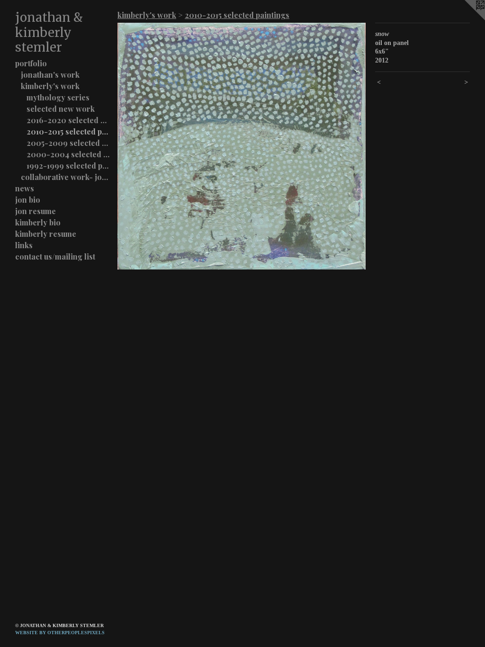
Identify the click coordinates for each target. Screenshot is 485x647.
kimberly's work (50, 86)
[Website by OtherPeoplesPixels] (466, 19)
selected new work (61, 109)
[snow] (241, 146)
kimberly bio (38, 222)
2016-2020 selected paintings (68, 120)
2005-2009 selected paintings (68, 143)
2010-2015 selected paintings (68, 131)
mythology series (58, 97)
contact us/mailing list (55, 256)
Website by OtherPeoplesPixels (60, 632)
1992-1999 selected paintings (68, 166)
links (24, 245)
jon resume (35, 211)
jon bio (27, 200)
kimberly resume (45, 234)
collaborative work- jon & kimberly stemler (65, 177)
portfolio (31, 63)
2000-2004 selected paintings (68, 154)
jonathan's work (50, 75)
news (24, 188)
